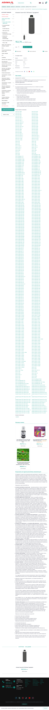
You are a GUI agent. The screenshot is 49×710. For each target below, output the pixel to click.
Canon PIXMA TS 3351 (36, 325)
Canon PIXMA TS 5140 (36, 333)
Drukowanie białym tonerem (5, 26)
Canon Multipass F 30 (36, 168)
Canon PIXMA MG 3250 (36, 217)
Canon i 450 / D (18, 145)
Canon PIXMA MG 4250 (19, 223)
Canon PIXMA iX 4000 (36, 200)
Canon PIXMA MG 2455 (19, 208)
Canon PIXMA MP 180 (36, 251)
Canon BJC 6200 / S (19, 133)
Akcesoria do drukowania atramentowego (5, 37)
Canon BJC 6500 (35, 133)
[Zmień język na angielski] (40, 3)
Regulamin (26, 679)
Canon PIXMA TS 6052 (19, 337)
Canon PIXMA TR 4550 (19, 315)
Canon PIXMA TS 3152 (36, 324)
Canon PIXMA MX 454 (19, 300)
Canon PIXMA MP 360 (19, 261)
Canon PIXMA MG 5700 (36, 229)
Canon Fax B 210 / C (35, 135)
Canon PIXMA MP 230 (36, 254)
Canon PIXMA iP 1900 (36, 181)
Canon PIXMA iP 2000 (19, 182)
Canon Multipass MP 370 (20, 172)
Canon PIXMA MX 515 (19, 304)
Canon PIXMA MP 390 (19, 263)
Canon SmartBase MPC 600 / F (21, 385)
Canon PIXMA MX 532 (36, 306)
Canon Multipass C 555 (19, 163)
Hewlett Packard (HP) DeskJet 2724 (38, 389)
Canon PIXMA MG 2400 (36, 205)
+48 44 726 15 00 (9, 683)
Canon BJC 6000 (18, 132)
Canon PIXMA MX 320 (19, 291)
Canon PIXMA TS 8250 (19, 355)
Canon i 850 (17, 153)
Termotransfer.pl (35, 685)
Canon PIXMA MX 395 (36, 295)
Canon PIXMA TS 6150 (36, 337)
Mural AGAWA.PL (35, 683)
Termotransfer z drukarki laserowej (6, 75)
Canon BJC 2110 (18, 113)
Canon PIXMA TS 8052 (19, 347)
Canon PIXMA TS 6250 (19, 341)
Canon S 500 (17, 373)
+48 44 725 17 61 (9, 682)
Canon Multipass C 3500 (19, 159)
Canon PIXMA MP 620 (19, 278)
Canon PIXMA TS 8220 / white (21, 352)
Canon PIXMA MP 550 (19, 275)
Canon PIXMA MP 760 (19, 282)
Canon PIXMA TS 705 (36, 344)
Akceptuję (45, 708)
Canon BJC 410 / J (18, 119)
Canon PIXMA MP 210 (36, 252)
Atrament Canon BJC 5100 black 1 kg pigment (24, 667)
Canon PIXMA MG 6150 (19, 234)
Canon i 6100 (17, 150)
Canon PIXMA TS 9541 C (20, 365)
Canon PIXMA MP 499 (19, 270)
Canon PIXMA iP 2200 (36, 182)
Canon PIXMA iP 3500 (36, 188)
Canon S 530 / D (18, 374)
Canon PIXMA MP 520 (36, 272)
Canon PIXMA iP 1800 (19, 181)
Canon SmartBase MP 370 (20, 380)
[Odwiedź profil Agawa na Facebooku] (16, 698)
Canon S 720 (34, 377)
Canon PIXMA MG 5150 (36, 224)
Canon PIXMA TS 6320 (19, 343)
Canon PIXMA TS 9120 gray (20, 361)
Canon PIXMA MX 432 (19, 298)
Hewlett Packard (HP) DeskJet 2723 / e (22, 389)
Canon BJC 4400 (35, 126)
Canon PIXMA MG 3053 (36, 214)
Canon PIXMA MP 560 (36, 275)
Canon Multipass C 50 (36, 159)
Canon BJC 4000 (35, 117)
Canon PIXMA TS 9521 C (20, 364)
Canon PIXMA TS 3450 (19, 328)
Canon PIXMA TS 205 (36, 319)
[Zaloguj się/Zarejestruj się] (43, 3)
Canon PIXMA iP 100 (19, 175)
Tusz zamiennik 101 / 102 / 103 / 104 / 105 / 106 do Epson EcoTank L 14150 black (23, 440)
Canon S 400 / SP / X (36, 370)
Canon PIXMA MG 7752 (19, 242)
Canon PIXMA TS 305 (19, 322)
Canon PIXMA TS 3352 (19, 327)
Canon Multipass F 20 (19, 168)
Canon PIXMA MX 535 (19, 307)
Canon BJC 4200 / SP (19, 122)
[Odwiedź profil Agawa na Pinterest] (23, 698)
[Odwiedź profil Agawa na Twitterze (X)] (19, 698)
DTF (2, 55)
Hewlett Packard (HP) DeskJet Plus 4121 (22, 393)
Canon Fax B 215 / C (19, 136)
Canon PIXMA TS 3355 (36, 327)
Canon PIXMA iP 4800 (36, 194)
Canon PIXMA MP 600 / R (20, 276)
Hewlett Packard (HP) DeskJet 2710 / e (22, 386)
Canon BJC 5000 (35, 129)
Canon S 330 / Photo (19, 370)
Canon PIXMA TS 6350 (36, 343)
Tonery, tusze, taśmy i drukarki (6, 19)
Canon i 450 (34, 144)
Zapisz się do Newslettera (8, 109)
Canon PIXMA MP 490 (36, 267)
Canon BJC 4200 (35, 120)
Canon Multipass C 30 (19, 157)
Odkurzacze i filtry (5, 30)
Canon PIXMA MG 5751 (36, 230)
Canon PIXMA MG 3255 (19, 218)
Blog (41, 683)
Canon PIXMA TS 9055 (36, 359)
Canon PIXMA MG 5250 (36, 227)
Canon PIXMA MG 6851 (19, 237)
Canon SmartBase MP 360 (36, 379)
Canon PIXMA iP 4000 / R (36, 190)
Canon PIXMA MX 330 (36, 291)
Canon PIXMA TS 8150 (36, 349)
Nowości (4, 6)
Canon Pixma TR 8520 (36, 316)
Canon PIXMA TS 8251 (36, 355)
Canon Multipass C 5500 (36, 162)
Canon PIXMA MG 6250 (36, 234)
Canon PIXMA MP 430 (19, 264)
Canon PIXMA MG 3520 (36, 218)
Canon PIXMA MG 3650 (36, 220)
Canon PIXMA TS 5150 (19, 334)
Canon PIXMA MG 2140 (19, 203)
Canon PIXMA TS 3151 (19, 324)
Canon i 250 (17, 141)
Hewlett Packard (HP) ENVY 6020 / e (22, 405)
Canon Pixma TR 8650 (19, 319)
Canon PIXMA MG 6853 (19, 239)
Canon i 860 (34, 153)
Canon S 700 (17, 377)
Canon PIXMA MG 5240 (19, 227)
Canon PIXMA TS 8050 (19, 346)
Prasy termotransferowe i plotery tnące (6, 51)
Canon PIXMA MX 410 (19, 297)
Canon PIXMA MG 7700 (36, 239)
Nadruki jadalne (4, 100)
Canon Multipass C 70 (36, 165)
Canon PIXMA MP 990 (36, 288)
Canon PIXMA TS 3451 (36, 328)
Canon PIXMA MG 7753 (36, 242)
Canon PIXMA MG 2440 (19, 206)
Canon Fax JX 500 (18, 139)
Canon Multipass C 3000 (36, 157)
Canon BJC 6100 (35, 132)
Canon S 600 (34, 374)
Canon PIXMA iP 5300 (36, 199)
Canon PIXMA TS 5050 (36, 330)
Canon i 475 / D (34, 147)
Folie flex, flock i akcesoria (6, 59)
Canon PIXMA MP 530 (19, 273)
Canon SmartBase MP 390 (36, 380)
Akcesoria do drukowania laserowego (6, 33)
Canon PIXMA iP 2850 (19, 187)
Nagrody (26, 682)
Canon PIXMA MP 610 (36, 276)
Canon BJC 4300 (35, 122)
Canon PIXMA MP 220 (19, 254)
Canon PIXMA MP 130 (19, 248)
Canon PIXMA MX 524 (36, 304)
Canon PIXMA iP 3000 (36, 187)
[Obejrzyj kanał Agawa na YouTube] (29, 698)
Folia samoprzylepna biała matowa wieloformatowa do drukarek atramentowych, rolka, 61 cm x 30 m (23, 463)
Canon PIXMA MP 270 (19, 258)
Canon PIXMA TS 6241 (36, 340)
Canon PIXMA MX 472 (19, 301)
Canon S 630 (17, 376)
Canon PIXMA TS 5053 (36, 331)
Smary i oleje (4, 42)
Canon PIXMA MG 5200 (19, 226)
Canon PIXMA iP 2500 (19, 184)
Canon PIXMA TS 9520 (36, 362)
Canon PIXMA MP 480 (19, 267)
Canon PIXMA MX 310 (36, 289)
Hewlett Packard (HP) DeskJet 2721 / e (22, 388)
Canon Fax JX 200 (18, 138)
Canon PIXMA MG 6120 (19, 233)
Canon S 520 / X (35, 373)
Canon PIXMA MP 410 (36, 263)
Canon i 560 (34, 148)
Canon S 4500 (34, 371)
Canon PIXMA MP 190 (19, 252)
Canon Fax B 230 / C (35, 136)
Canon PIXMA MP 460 (19, 266)
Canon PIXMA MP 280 (19, 260)
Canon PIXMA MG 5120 (36, 223)
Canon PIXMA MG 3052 (19, 214)
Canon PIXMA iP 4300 (36, 191)
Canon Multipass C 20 (19, 156)
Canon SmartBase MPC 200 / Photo (22, 383)
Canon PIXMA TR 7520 (36, 315)
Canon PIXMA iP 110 (19, 177)
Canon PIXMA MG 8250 (36, 245)
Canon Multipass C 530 (36, 160)
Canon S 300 (34, 368)
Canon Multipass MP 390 (36, 172)
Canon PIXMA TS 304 (36, 321)
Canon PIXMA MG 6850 (36, 236)
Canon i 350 (34, 142)
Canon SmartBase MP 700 (20, 382)
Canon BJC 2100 (35, 111)
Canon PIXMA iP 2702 (36, 185)
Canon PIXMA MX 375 (19, 295)
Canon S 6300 (34, 376)
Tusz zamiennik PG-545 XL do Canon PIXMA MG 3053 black (40, 440)
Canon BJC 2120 (18, 114)
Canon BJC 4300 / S (19, 123)
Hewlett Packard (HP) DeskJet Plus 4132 (39, 396)
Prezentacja (27, 683)
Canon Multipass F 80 (19, 171)
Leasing (23, 6)
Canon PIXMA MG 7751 (36, 240)
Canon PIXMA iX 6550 (36, 202)
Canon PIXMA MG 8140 (36, 243)
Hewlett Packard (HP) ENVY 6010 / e (38, 402)
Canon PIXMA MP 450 (36, 264)
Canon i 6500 (34, 150)
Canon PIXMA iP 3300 (19, 188)
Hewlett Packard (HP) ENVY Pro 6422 (22, 408)
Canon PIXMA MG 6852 (36, 237)
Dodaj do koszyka (28, 46)
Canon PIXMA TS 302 (19, 321)
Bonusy (13, 6)
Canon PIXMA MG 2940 (19, 211)
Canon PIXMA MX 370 (36, 294)
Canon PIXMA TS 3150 (36, 322)
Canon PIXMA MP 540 (36, 273)
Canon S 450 (17, 371)
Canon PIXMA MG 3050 (19, 212)
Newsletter (29, 6)
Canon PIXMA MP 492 (19, 269)
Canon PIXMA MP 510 (19, 272)
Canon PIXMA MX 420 (36, 297)
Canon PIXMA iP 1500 (36, 178)
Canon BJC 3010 (18, 116)
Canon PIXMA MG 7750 (19, 240)
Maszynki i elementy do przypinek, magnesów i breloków (6, 87)
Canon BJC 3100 (35, 116)
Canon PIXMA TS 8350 (36, 356)
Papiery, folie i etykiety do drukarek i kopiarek (6, 45)
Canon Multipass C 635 (19, 165)
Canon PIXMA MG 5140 (19, 224)
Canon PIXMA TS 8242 (36, 353)
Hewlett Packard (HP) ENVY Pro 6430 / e (39, 408)
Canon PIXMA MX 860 (19, 310)
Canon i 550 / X (18, 148)
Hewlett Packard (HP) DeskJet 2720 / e (39, 386)
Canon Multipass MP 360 (36, 171)
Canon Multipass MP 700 (20, 174)
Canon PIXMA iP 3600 (19, 190)
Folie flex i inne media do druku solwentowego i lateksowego (6, 69)
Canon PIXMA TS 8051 (36, 346)
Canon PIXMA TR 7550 (19, 316)
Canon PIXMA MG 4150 (36, 221)
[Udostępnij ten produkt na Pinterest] (29, 71)
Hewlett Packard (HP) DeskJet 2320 (38, 385)
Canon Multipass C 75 (19, 166)
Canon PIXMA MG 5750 (19, 230)
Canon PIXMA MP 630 (36, 278)
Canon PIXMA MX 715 (19, 309)
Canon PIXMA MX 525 (19, 306)
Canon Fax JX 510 (35, 139)
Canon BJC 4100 (35, 119)
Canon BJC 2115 (35, 113)
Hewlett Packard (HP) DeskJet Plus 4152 (39, 399)
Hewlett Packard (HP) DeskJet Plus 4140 (22, 399)
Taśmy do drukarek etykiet (7, 40)
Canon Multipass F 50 (19, 169)
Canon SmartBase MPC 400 (37, 383)
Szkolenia (18, 6)
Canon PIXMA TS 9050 (19, 359)
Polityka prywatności (36, 682)
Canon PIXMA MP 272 (36, 258)
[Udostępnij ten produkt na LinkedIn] (31, 71)
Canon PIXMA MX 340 (19, 292)
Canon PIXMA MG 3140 (19, 215)
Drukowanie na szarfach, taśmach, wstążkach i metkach (6, 92)
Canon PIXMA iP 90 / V (19, 200)
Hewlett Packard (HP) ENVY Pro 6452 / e (39, 409)
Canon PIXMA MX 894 (19, 313)
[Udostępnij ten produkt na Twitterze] (27, 71)
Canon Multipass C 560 (36, 163)
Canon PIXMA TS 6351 (19, 344)
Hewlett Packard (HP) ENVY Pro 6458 (22, 412)
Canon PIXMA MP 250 (36, 255)
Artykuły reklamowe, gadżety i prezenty (5, 98)
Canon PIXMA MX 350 (36, 292)
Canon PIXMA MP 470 (36, 266)
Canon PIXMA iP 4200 (19, 191)
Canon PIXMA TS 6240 (19, 340)
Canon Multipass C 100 (36, 154)
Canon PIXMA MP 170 (19, 251)
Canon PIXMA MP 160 (36, 249)
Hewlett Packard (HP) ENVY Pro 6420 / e (39, 406)
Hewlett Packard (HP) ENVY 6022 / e (38, 405)
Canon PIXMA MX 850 (36, 309)
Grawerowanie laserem (6, 72)
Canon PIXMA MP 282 (36, 260)
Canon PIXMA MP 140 (36, 248)
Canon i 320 (17, 142)
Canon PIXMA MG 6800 (19, 236)
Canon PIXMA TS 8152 (36, 350)
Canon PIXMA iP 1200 (36, 177)
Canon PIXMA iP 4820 (19, 196)
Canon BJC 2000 (18, 111)
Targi (26, 686)
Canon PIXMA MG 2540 (36, 208)
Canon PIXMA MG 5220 (36, 226)
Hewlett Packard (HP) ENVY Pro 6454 (22, 411)
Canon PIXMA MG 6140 (36, 233)
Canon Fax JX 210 (35, 138)
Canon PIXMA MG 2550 (19, 209)
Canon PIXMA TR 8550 (19, 318)
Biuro (3, 48)
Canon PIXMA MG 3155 (19, 217)
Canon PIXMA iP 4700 (19, 194)
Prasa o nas (35, 679)
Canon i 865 (17, 154)
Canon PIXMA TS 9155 (19, 362)
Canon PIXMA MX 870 (36, 310)
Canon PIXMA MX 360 (19, 294)
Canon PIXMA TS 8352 (36, 358)
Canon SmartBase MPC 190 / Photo (38, 382)
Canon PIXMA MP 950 (36, 285)
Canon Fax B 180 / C (19, 135)
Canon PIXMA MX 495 (36, 303)
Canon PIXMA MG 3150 (36, 215)
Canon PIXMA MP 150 (19, 249)
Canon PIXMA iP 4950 (19, 197)
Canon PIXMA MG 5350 (19, 229)
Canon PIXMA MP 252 (19, 257)
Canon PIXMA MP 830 (19, 285)
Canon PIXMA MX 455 (36, 300)
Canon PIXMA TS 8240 (36, 352)
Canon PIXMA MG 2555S (36, 209)
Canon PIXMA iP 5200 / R (20, 199)
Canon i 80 (34, 151)
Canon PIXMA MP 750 (36, 281)
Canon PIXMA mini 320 (19, 246)
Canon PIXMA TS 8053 (36, 347)
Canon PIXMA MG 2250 (19, 205)
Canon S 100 (34, 367)
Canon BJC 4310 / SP (19, 126)
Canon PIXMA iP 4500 (19, 193)
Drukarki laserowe (5, 28)
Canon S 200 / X (18, 368)
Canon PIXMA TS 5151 (36, 334)
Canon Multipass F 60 (36, 169)
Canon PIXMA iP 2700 (19, 185)
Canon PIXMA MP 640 (19, 279)
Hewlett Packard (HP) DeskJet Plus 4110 (39, 392)
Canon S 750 (17, 379)
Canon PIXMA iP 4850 (36, 196)
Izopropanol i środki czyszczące (5, 103)
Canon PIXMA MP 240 (19, 255)
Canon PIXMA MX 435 (36, 298)
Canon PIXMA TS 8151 (19, 350)
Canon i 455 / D (34, 145)
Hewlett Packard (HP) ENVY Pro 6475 (39, 412)
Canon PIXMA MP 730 (19, 281)
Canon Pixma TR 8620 (36, 318)
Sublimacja (4, 57)
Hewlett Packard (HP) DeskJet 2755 (22, 392)
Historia (26, 685)
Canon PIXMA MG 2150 (36, 203)
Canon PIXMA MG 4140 (19, 221)
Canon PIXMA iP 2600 (36, 184)
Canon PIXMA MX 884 (19, 312)
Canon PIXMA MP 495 (36, 269)
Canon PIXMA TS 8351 (19, 358)
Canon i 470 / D (18, 147)
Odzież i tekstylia (5, 53)
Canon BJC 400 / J (18, 117)
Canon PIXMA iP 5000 (36, 197)
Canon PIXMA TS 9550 (36, 365)
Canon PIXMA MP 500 (36, 270)
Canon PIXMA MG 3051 (36, 212)
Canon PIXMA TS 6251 (36, 341)
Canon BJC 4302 (35, 123)
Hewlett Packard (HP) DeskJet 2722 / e (39, 388)
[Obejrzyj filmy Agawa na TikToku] (26, 698)
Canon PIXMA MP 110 (36, 246)
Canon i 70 (17, 151)
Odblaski (3, 95)
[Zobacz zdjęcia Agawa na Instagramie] (33, 698)
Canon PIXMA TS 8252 (19, 356)
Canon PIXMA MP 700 (36, 279)
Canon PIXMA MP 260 (36, 257)
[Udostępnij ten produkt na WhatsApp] (34, 71)
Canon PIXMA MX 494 (19, 303)
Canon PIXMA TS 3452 (19, 330)
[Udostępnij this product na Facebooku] (24, 71)
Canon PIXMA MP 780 (36, 282)
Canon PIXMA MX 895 (36, 313)
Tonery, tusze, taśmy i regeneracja (6, 22)
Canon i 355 (17, 144)
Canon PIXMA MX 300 (19, 289)
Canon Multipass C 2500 (36, 156)
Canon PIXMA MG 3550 (19, 220)
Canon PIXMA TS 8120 (19, 349)
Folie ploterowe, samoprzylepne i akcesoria (7, 62)
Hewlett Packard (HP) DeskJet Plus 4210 (22, 402)
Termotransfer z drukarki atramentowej (6, 83)
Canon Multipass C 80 (36, 166)
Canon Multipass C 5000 (19, 160)
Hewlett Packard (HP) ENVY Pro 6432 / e (23, 409)
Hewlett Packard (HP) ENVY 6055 (21, 406)
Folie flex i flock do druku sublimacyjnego (6, 65)
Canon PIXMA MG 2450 (36, 206)
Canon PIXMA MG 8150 (19, 245)
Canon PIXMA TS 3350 (19, 325)
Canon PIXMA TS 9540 (36, 364)
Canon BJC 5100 (18, 130)
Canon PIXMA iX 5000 (19, 202)
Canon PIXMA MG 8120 (19, 243)
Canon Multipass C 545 (19, 162)
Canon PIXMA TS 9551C (19, 367)
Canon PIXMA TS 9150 (36, 361)
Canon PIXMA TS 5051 (19, 331)
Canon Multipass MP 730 (36, 174)
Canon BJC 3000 (35, 114)
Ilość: (16, 47)
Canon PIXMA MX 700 (36, 307)
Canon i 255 (34, 141)
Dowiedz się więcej (30, 708)
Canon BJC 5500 (35, 130)
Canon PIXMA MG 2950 (36, 211)
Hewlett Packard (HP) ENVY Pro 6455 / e (39, 411)
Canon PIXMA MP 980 (19, 288)
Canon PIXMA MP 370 (36, 261)
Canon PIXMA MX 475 (36, 301)
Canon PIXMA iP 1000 (36, 175)
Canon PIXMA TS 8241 (19, 353)
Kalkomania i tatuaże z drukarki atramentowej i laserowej (6, 79)
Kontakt (34, 6)
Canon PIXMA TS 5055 (19, 333)
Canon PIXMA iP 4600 (36, 193)
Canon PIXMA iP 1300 (19, 178)
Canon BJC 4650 (18, 129)
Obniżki (8, 6)
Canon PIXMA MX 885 (36, 312)
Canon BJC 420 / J (18, 120)
